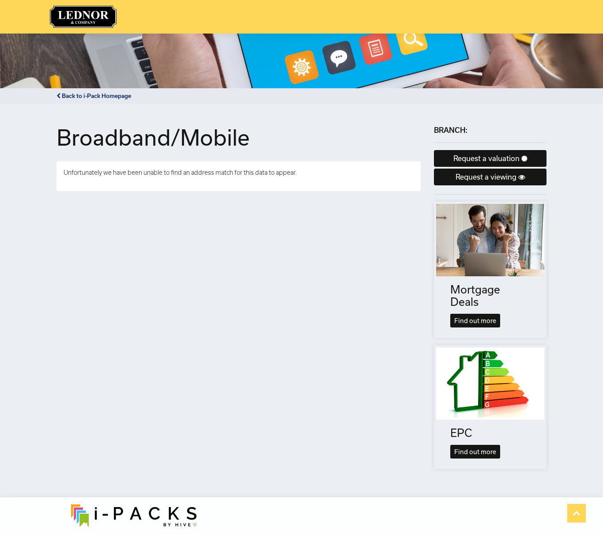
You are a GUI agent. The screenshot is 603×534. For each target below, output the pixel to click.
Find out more (475, 320)
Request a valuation (487, 158)
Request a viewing (487, 177)
